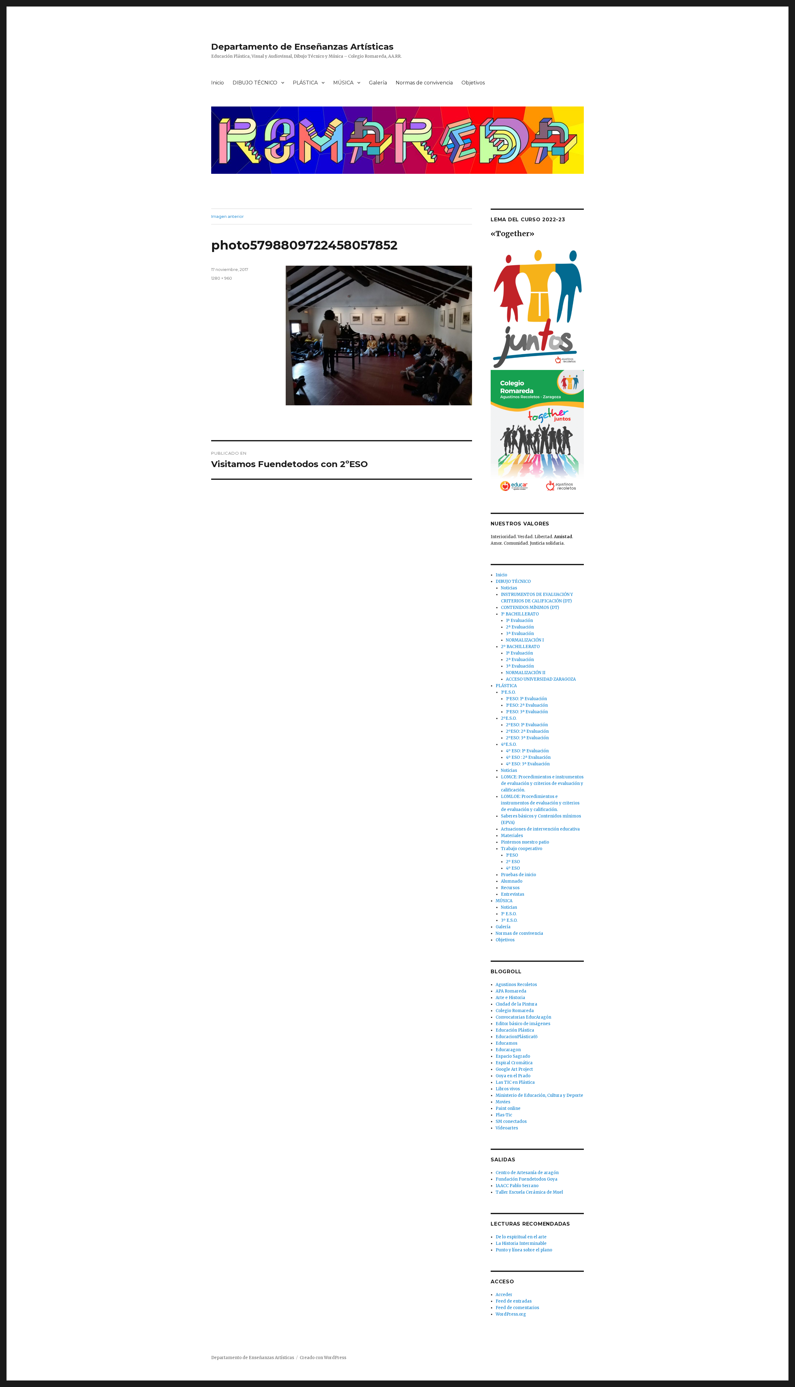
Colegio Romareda (515, 1010)
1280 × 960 (221, 278)
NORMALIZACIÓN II (525, 672)
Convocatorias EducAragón (523, 1017)
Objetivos (473, 83)
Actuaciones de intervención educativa (540, 829)
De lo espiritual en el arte (521, 1237)
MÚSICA (343, 83)
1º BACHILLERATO (520, 614)
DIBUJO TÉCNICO (255, 83)
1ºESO (512, 855)
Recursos (510, 887)
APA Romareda (511, 991)
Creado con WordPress (323, 1357)
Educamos (506, 1043)
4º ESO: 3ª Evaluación (528, 764)
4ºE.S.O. (508, 744)
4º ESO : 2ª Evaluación (528, 757)
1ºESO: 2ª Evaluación (527, 705)
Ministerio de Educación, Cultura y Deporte (539, 1095)
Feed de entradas (514, 1301)
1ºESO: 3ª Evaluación (527, 711)
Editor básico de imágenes (523, 1023)
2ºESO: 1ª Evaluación (527, 724)
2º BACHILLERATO (520, 646)
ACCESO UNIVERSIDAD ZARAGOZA (541, 679)
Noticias (509, 588)
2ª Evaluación (520, 627)
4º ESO (513, 868)
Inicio (217, 83)
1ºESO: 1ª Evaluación (526, 698)
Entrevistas (512, 894)
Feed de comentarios (517, 1307)
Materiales (512, 835)
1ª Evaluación (519, 620)
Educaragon (508, 1049)
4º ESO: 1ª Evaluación (527, 751)
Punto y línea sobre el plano (524, 1250)
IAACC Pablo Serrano (517, 1185)
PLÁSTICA (305, 83)
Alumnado (511, 881)
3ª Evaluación (520, 633)
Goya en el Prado (513, 1076)
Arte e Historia (510, 997)
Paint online (508, 1108)
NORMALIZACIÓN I (525, 640)
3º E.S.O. (509, 920)
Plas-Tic (504, 1115)
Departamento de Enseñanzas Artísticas (302, 46)
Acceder (504, 1294)
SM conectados (511, 1121)
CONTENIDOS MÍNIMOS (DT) (530, 607)
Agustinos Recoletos (516, 984)
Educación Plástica (515, 1030)
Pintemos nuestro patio (525, 842)
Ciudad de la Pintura (516, 1004)
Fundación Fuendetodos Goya (526, 1179)
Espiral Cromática (514, 1062)
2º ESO (513, 861)
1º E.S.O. (508, 913)
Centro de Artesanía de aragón (527, 1172)
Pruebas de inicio (518, 874)
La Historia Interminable (521, 1243)
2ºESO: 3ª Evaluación (527, 738)
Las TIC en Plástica (515, 1082)
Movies (503, 1102)
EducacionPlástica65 (517, 1036)
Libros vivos (508, 1089)
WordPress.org (511, 1314)
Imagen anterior (227, 216)
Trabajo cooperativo (521, 848)
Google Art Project (514, 1069)
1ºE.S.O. (508, 692)
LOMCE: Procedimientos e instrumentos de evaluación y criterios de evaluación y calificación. (542, 783)
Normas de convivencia (424, 83)
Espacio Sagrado (513, 1056)
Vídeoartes (507, 1128)
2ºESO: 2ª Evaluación (527, 731)
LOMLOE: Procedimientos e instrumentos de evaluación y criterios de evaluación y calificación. (540, 803)
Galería (378, 83)
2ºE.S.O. (508, 718)
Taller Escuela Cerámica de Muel (529, 1192)
